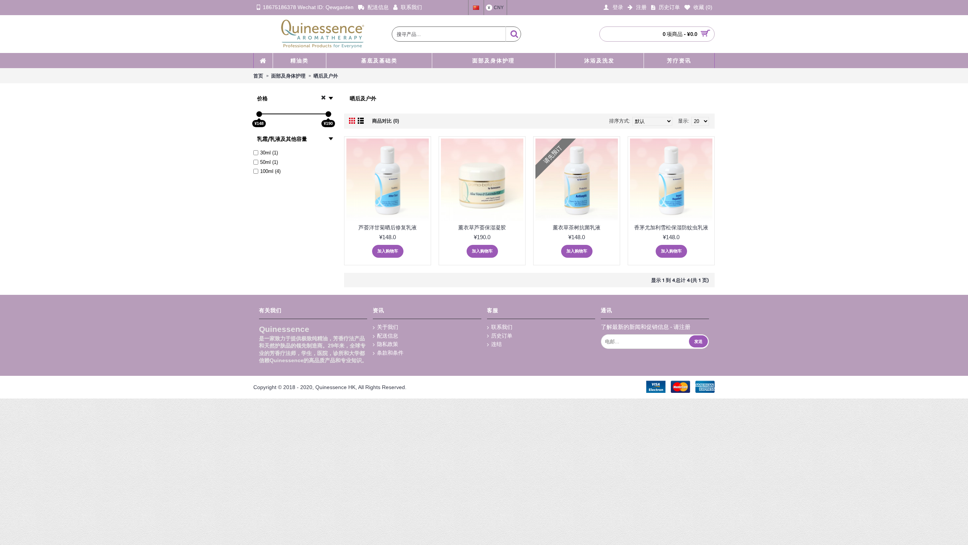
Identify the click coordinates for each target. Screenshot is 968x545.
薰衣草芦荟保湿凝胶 (482, 227)
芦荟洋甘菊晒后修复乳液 (387, 227)
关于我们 (387, 327)
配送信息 (387, 336)
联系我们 (501, 327)
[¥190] (328, 114)
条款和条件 (390, 353)
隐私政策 (387, 344)
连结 (496, 344)
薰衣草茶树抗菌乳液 (576, 227)
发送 (698, 341)
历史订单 (501, 336)
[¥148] (259, 114)
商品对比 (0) (385, 121)
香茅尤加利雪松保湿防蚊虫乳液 (671, 227)
